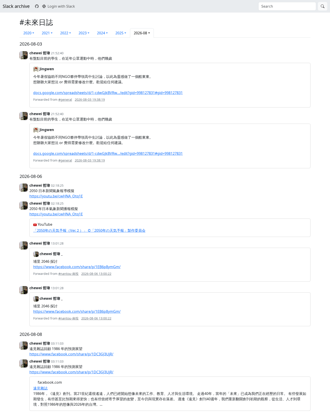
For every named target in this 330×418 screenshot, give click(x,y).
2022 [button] (64, 33)
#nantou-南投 (68, 273)
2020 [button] (27, 33)
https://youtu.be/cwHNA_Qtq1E (56, 196)
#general (65, 99)
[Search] (322, 6)
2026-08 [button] (140, 33)
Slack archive (16, 6)
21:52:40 (57, 53)
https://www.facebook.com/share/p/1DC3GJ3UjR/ (71, 354)
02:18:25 (57, 185)
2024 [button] (101, 33)
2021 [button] (46, 33)
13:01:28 (57, 243)
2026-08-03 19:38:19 (90, 99)
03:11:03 (57, 343)
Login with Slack (61, 6)
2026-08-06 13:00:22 (96, 273)
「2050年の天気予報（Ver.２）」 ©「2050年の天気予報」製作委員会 (89, 230)
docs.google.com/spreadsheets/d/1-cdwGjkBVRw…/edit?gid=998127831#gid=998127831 (108, 92)
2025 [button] (119, 33)
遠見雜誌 (40, 388)
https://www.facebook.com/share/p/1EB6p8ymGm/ (77, 266)
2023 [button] (83, 33)
